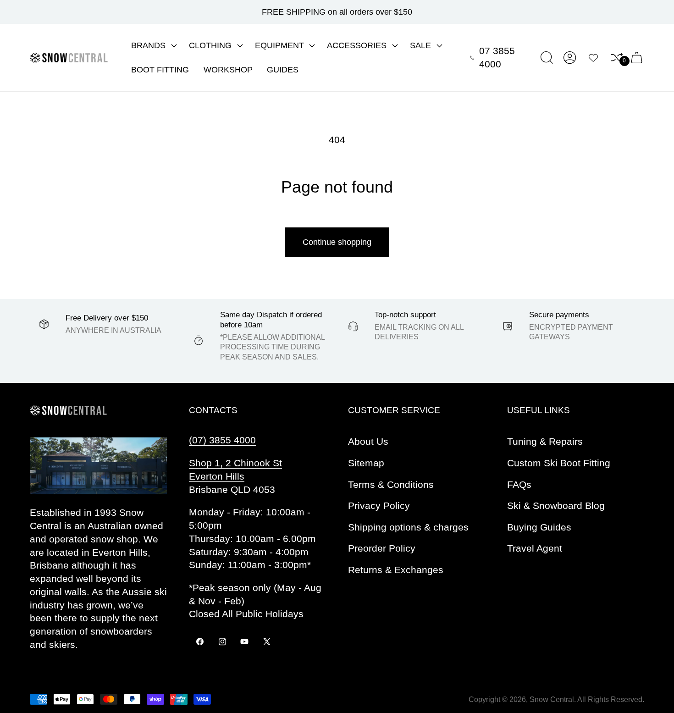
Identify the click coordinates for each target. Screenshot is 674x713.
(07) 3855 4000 (222, 440)
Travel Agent (534, 548)
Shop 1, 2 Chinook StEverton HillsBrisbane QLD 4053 (235, 476)
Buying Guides (539, 527)
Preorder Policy (381, 548)
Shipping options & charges (408, 527)
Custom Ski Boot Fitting (558, 463)
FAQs (519, 484)
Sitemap (366, 463)
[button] (153, 45)
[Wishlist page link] (593, 57)
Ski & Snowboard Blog (556, 505)
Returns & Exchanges (395, 569)
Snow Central (552, 699)
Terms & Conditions (391, 484)
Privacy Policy (379, 505)
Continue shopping (337, 242)
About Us (368, 441)
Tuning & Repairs (545, 441)
